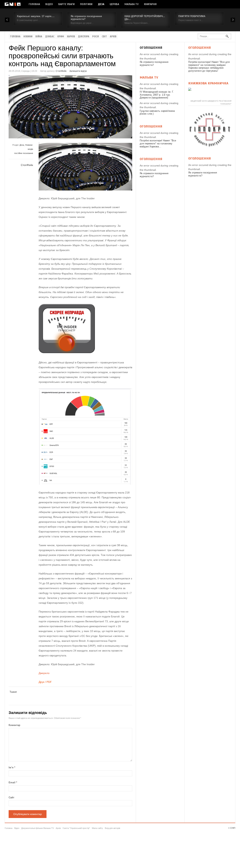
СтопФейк (61, 71)
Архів (113, 36)
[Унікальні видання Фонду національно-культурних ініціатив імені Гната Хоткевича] (189, 89)
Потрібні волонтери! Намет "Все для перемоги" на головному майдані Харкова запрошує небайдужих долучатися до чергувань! (209, 66)
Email (13, 782)
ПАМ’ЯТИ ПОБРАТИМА (191, 16)
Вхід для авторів (112, 828)
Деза (101, 4)
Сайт (11, 797)
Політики (86, 4)
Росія (95, 36)
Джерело (44, 673)
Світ (104, 36)
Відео (49, 4)
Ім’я (12, 767)
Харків (71, 36)
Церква (114, 4)
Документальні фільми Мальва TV (37, 828)
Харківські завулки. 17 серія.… (36, 16)
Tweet (13, 691)
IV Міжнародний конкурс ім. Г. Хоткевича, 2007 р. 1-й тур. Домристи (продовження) (157, 94)
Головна (34, 4)
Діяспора (83, 36)
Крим (60, 36)
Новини (27, 36)
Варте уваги (66, 4)
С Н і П (12, 4)
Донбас (49, 36)
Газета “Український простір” (76, 828)
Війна (38, 36)
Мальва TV (131, 4)
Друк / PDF (45, 681)
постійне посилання (23, 153)
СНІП (232, 828)
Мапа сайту (97, 828)
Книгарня (150, 4)
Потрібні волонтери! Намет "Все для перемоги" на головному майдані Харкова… (158, 143)
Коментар (14, 725)
